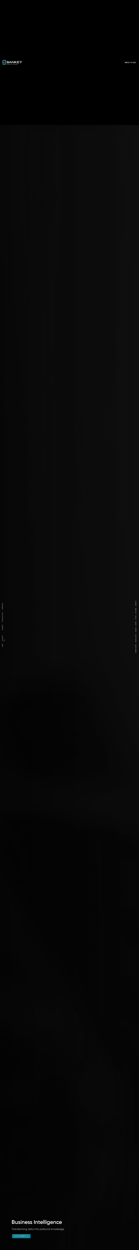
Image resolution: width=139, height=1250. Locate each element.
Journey (135, 603)
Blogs (135, 617)
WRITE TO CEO (130, 62)
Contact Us (3, 638)
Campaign (2, 606)
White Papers (135, 648)
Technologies (2, 617)
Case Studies (135, 638)
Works (135, 629)
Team (2, 645)
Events (135, 623)
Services (135, 611)
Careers (2, 627)
